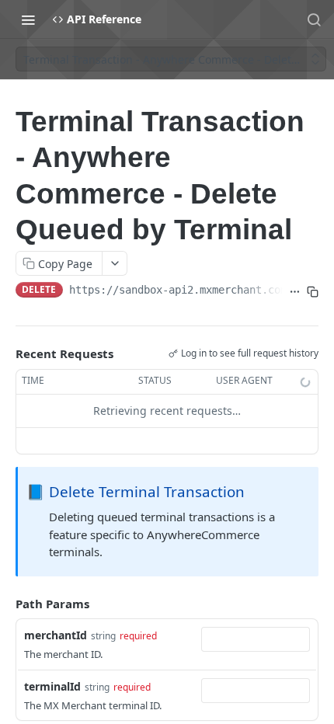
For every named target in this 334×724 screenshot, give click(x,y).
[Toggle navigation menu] (28, 19)
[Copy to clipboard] (312, 291)
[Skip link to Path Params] (4, 603)
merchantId (55, 635)
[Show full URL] (295, 291)
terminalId (52, 686)
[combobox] (255, 639)
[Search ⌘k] (313, 19)
